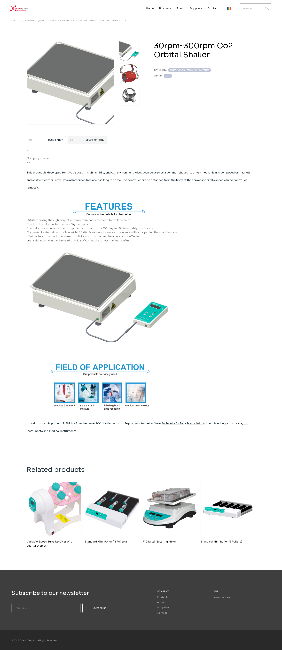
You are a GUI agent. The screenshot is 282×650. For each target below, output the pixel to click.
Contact (162, 612)
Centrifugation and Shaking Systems (189, 70)
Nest (167, 76)
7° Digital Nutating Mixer (159, 541)
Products (162, 597)
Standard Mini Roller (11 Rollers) (106, 541)
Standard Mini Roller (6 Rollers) (221, 541)
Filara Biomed (27, 640)
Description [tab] (55, 140)
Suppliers (163, 607)
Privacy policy (221, 597)
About (161, 602)
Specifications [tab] (95, 140)
